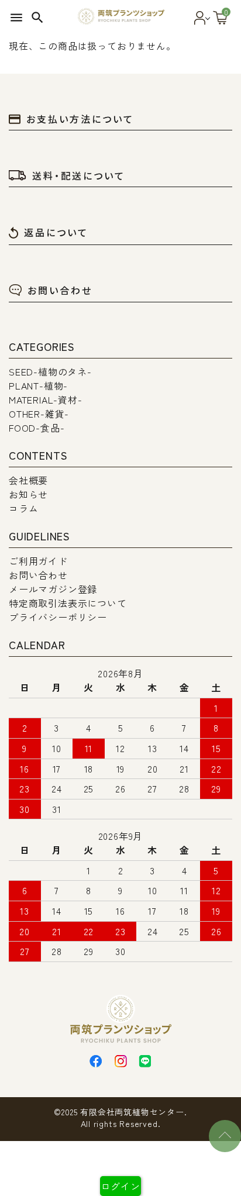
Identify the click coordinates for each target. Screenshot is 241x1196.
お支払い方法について (80, 119)
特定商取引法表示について (68, 603)
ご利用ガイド (38, 561)
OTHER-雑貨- (39, 413)
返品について (56, 232)
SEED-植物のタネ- (50, 371)
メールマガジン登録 (53, 589)
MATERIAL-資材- (45, 399)
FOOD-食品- (36, 428)
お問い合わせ (59, 290)
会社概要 (28, 480)
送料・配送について (78, 175)
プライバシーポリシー (58, 617)
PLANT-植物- (38, 385)
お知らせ (28, 494)
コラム (23, 508)
